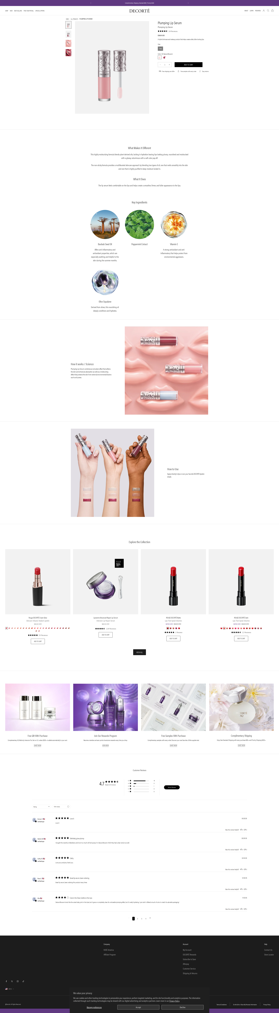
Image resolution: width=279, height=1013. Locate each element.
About (246, 10)
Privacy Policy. (174, 1000)
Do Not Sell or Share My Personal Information (245, 1004)
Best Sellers (18, 11)
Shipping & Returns (190, 973)
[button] (141, 781)
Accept (138, 1007)
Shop (6, 11)
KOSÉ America (109, 949)
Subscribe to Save (189, 959)
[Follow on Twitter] (12, 981)
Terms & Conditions (222, 1004)
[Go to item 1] (68, 25)
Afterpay (186, 963)
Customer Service (189, 968)
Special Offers (39, 11)
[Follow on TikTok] (23, 981)
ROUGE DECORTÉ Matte (173, 617)
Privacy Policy (266, 1004)
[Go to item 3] (68, 43)
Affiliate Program (110, 954)
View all (139, 652)
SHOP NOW (37, 745)
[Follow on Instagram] (18, 981)
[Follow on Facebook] (6, 981)
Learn (251, 10)
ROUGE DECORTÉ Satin (241, 617)
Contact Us (268, 949)
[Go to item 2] (68, 34)
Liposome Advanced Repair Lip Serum (105, 617)
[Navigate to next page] (150, 918)
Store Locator (269, 954)
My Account (187, 949)
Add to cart (188, 64)
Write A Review (172, 787)
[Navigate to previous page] (129, 918)
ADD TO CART (38, 641)
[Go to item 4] (68, 52)
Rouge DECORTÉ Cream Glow (38, 617)
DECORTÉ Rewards (189, 954)
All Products (74, 19)
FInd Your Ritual (29, 11)
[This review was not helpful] (245, 829)
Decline (182, 1007)
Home (67, 19)
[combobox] (41, 807)
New (11, 11)
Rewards (258, 10)
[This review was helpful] (241, 829)
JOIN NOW (105, 745)
